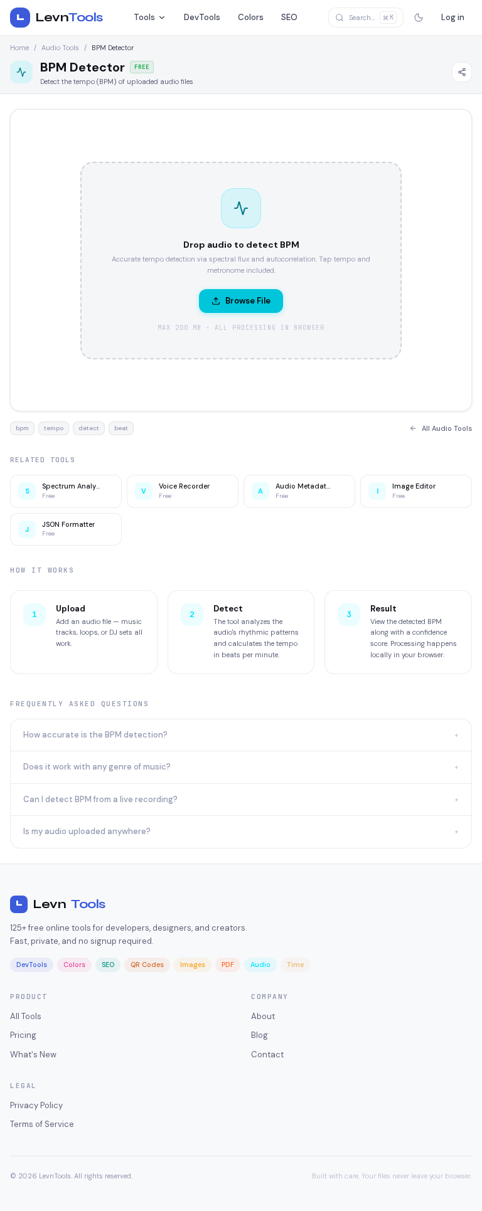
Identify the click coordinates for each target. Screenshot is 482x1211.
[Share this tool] (462, 72)
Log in (452, 17)
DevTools (202, 17)
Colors (251, 17)
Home (19, 47)
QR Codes (147, 964)
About (263, 1016)
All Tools (25, 1016)
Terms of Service (42, 1124)
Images (192, 964)
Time (295, 964)
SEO (289, 17)
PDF (228, 964)
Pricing (23, 1035)
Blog (259, 1035)
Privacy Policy (36, 1105)
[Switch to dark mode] (419, 18)
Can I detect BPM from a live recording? (241, 799)
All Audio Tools (447, 428)
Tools (144, 17)
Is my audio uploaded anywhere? (241, 831)
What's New (33, 1054)
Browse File (247, 300)
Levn (60, 904)
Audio (260, 964)
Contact (267, 1054)
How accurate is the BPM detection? (241, 734)
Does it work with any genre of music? (241, 766)
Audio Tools (60, 47)
